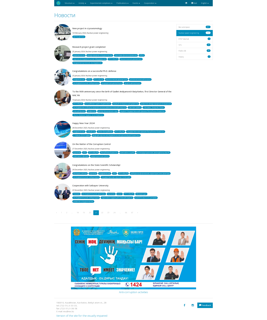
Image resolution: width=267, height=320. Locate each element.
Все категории (194, 27)
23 (108, 212)
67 (132, 212)
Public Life (194, 50)
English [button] (204, 3)
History (194, 56)
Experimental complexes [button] (100, 3)
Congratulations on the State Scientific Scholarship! (96, 165)
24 (114, 212)
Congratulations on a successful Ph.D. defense (94, 71)
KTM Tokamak (194, 39)
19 (84, 212)
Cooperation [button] (149, 3)
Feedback (206, 305)
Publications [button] (122, 3)
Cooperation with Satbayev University (90, 185)
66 (126, 212)
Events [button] (136, 3)
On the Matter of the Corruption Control (91, 144)
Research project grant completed (88, 46)
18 (78, 212)
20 (90, 212)
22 (102, 212)
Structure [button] (69, 3)
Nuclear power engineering (194, 33)
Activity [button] (82, 3)
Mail (195, 3)
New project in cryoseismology (87, 28)
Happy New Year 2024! (83, 123)
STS (194, 45)
